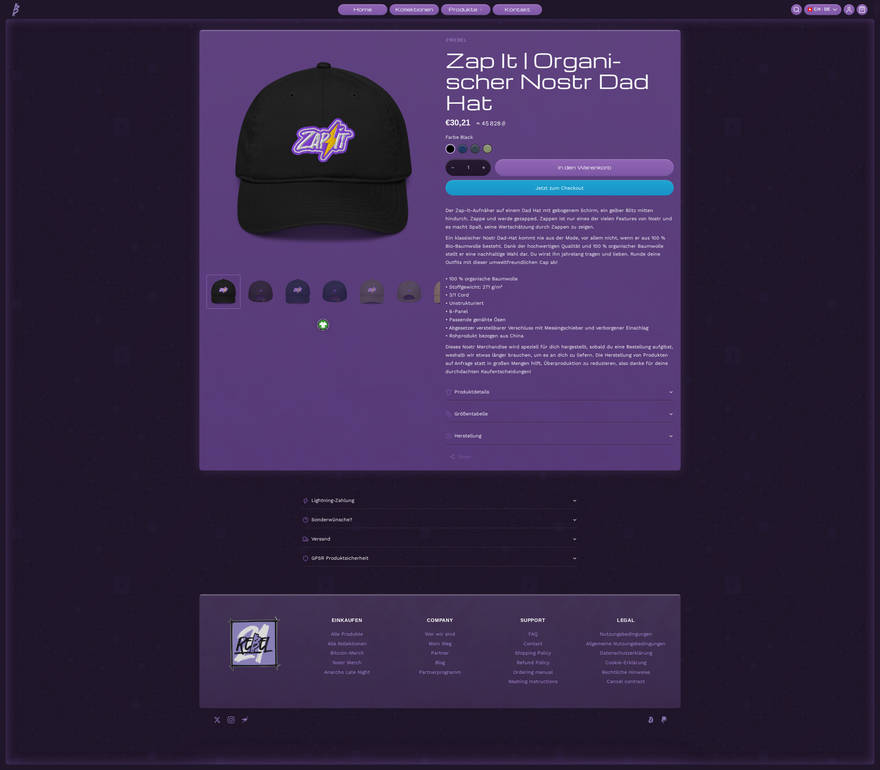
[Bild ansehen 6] (409, 292)
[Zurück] (218, 153)
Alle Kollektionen (347, 643)
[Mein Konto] (849, 9)
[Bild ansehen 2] (260, 292)
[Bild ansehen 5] (372, 292)
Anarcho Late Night (347, 672)
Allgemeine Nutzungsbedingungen (626, 643)
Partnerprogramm (440, 672)
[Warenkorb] (862, 9)
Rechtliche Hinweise (626, 672)
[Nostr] (245, 720)
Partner (440, 653)
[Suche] (796, 9)
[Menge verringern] (453, 167)
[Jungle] (487, 149)
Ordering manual (533, 672)
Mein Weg (440, 643)
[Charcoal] (475, 149)
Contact (533, 643)
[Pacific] (463, 149)
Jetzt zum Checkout (560, 188)
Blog (440, 662)
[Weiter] (428, 153)
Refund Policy (533, 662)
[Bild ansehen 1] (223, 292)
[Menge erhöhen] (484, 167)
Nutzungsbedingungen (626, 634)
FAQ (533, 634)
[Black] (450, 149)
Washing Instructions (533, 681)
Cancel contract (626, 681)
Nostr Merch (347, 662)
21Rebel (456, 40)
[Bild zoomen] (323, 153)
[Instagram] (231, 720)
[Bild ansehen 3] (297, 292)
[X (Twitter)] (217, 720)
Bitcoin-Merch (347, 653)
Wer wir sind (440, 634)
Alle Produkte (347, 634)
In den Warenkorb (584, 167)
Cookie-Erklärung (625, 662)
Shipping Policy (533, 653)
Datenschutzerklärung (626, 653)
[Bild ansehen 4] (335, 292)
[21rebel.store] (16, 9)
